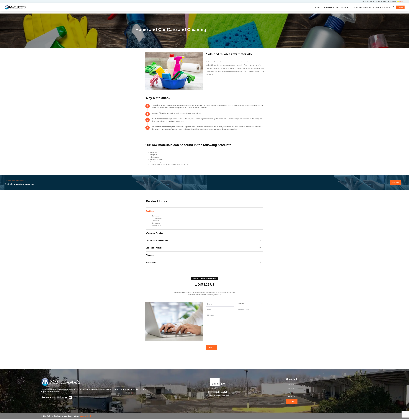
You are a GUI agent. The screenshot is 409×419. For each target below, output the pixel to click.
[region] (204, 414)
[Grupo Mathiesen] (15, 7)
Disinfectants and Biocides (157, 240)
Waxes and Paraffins (154, 233)
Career (382, 7)
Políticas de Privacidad (217, 392)
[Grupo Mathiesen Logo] (69, 382)
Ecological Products (154, 248)
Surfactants (151, 262)
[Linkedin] (70, 397)
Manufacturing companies (362, 7)
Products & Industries (331, 7)
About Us (317, 7)
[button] (204, 211)
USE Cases (376, 7)
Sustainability (345, 7)
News (388, 7)
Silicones (149, 255)
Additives (150, 211)
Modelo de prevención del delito (217, 396)
